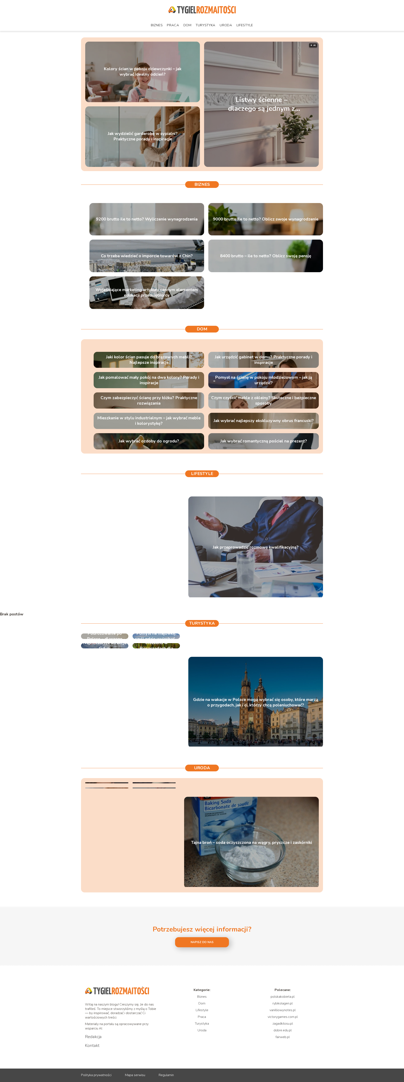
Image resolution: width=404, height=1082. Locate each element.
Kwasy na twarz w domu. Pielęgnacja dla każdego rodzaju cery (154, 782)
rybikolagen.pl (282, 1003)
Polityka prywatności (96, 1075)
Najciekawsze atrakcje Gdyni (104, 645)
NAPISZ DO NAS (202, 942)
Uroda (226, 25)
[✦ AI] (287, 166)
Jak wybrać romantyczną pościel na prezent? (263, 441)
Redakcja (93, 1037)
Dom (187, 25)
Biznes (157, 25)
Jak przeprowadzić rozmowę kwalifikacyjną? (256, 547)
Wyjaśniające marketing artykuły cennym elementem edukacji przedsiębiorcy (147, 292)
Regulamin (166, 1075)
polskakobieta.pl (283, 996)
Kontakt (92, 1045)
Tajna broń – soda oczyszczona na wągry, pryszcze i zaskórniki (251, 842)
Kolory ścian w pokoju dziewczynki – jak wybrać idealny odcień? (142, 71)
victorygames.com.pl (283, 1017)
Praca (173, 25)
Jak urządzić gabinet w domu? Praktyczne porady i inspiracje (263, 359)
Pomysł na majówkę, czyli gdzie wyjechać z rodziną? (156, 636)
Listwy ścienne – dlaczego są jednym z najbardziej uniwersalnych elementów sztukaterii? (261, 104)
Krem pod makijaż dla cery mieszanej (107, 782)
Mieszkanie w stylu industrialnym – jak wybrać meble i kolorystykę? (149, 420)
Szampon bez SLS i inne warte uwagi (107, 787)
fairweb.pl (282, 1037)
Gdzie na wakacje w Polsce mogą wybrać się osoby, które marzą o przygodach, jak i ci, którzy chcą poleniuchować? (255, 702)
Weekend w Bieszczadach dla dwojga (156, 645)
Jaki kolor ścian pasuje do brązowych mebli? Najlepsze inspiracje (149, 359)
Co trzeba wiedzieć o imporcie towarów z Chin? (147, 256)
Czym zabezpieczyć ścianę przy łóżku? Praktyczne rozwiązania (149, 400)
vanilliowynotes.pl (283, 1010)
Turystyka (205, 25)
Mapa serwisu (135, 1075)
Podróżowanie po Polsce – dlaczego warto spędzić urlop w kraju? (105, 636)
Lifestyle (245, 25)
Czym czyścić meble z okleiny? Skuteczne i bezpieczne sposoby (263, 400)
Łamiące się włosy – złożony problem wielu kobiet (154, 787)
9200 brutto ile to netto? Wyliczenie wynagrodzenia (147, 219)
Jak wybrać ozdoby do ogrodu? (149, 441)
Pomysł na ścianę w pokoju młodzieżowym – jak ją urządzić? (263, 380)
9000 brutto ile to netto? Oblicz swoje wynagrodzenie (265, 219)
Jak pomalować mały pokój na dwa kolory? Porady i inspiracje (149, 380)
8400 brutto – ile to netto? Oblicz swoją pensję (265, 256)
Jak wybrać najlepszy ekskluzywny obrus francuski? (264, 421)
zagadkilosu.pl (282, 1023)
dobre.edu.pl (283, 1030)
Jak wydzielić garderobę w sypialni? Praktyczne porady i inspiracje (143, 136)
